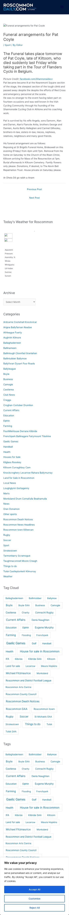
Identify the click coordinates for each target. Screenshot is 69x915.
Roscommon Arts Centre (18, 687)
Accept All (34, 889)
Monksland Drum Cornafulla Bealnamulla (25, 498)
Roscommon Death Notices (18, 519)
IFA (7, 658)
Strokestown (10, 550)
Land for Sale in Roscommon (18, 478)
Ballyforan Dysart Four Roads (19, 363)
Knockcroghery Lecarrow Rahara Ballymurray (28, 472)
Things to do (10, 566)
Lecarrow (30, 666)
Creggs (7, 400)
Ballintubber (35, 598)
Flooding (26, 635)
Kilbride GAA (35, 659)
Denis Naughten (40, 619)
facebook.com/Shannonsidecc (36, 79)
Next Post (34, 197)
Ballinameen (9, 348)
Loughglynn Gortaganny (16, 488)
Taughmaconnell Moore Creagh (20, 561)
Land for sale (13, 665)
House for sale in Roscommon (39, 651)
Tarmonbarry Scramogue (16, 555)
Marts (6, 493)
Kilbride (19, 659)
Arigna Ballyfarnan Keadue (17, 327)
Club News (9, 394)
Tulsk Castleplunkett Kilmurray (19, 571)
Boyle (6, 374)
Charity (25, 612)
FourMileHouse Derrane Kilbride (20, 431)
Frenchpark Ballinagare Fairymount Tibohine (27, 436)
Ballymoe (52, 598)
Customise (34, 898)
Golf (34, 643)
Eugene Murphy (44, 627)
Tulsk (49, 724)
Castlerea (8, 389)
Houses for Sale (11, 457)
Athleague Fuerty (12, 332)
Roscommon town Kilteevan (18, 529)
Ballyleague (9, 368)
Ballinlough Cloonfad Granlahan (20, 353)
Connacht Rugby (44, 612)
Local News (9, 483)
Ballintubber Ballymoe (15, 358)
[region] (34, 886)
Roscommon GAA (16, 709)
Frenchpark (42, 635)
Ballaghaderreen (12, 342)
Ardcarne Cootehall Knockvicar (20, 322)
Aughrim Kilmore (12, 337)
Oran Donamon (11, 509)
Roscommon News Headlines (19, 524)
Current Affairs (11, 410)
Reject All (34, 907)
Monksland (42, 673)
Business (8, 379)
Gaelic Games (10, 441)
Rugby (6, 535)
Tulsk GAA (11, 731)
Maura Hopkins (49, 666)
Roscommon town (44, 709)
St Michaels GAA (43, 716)
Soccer (7, 540)
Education (8, 415)
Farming (7, 426)
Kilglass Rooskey (12, 462)
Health (6, 452)
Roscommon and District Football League (28, 680)
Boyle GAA (24, 605)
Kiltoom (51, 659)
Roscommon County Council (21, 694)
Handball (8, 446)
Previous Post (34, 189)
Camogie (8, 384)
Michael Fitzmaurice (18, 673)
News (6, 503)
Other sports (10, 514)
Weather (7, 576)
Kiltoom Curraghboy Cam (16, 467)
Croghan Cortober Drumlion (18, 405)
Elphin (6, 420)
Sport (8, 45)
